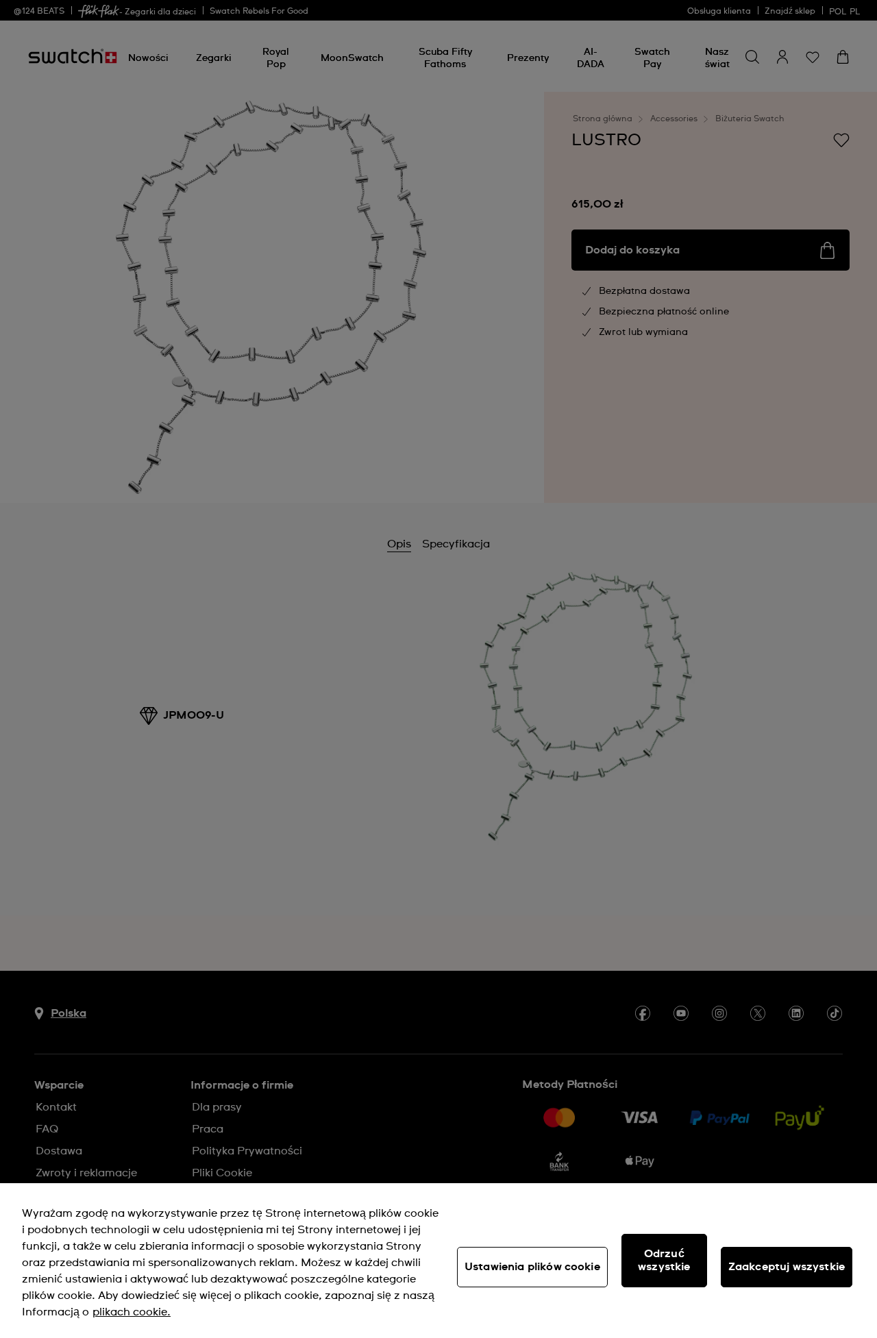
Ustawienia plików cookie (532, 1266)
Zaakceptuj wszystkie (786, 1266)
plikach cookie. (131, 1311)
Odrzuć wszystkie (664, 1260)
